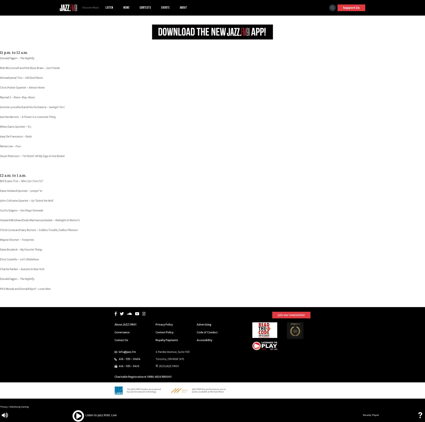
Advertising (204, 324)
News (126, 8)
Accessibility (204, 340)
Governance (122, 332)
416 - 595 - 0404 (129, 359)
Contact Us (121, 340)
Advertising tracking (19, 407)
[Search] (332, 7)
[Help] (420, 417)
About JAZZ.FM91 (125, 324)
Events (165, 8)
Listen (109, 8)
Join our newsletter (291, 315)
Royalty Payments (167, 340)
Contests (145, 8)
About (183, 8)
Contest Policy (164, 332)
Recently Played (371, 415)
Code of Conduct (207, 332)
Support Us (351, 8)
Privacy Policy (164, 324)
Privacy (4, 407)
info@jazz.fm (127, 352)
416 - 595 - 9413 (129, 366)
